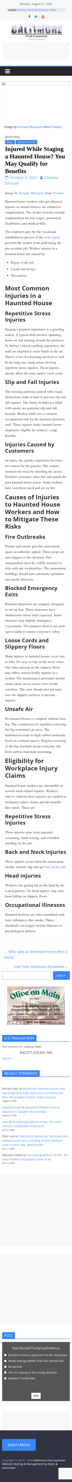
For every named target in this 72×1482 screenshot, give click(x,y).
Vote (36, 1395)
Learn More (19, 1444)
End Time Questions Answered (41, 966)
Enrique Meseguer (30, 127)
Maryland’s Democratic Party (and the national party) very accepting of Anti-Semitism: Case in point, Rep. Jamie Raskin (34, 1140)
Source (6, 1058)
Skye (5, 1122)
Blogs (10, 142)
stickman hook (11, 1107)
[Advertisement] (36, 51)
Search (61, 975)
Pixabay (55, 127)
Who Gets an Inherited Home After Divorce (36, 954)
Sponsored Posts (26, 142)
